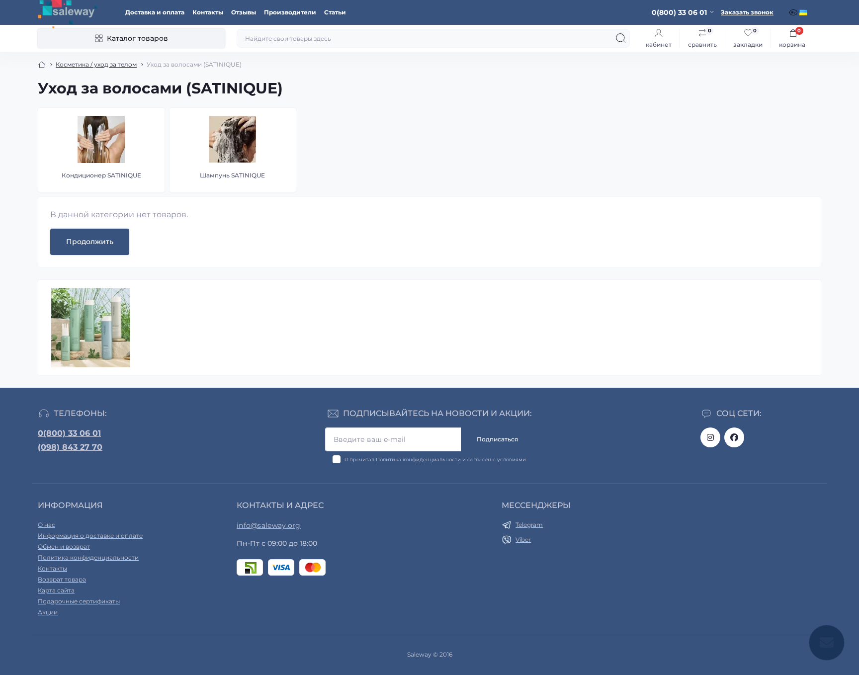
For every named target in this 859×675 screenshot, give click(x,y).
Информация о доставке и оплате (90, 535)
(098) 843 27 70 (70, 447)
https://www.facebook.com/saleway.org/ (734, 437)
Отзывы (243, 12)
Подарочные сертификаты (79, 601)
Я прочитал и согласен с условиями (435, 459)
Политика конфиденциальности (418, 459)
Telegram (529, 524)
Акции (48, 612)
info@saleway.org (269, 525)
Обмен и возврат (64, 546)
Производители (290, 12)
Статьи (335, 12)
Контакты (207, 12)
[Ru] (794, 12)
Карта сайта (56, 590)
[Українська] (804, 12)
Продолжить (89, 241)
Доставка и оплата (154, 12)
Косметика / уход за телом (96, 64)
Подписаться (497, 439)
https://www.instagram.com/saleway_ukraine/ (710, 437)
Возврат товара (62, 579)
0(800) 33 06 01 (69, 433)
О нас (46, 524)
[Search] (621, 38)
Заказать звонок (747, 12)
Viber (523, 539)
